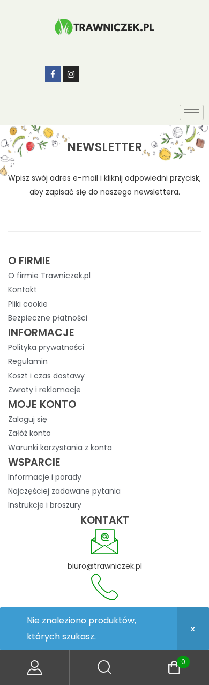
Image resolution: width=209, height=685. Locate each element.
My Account (35, 667)
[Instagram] (71, 74)
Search (104, 667)
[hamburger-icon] (192, 112)
